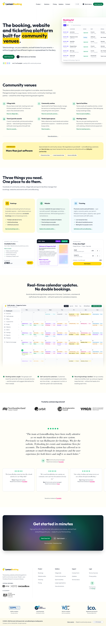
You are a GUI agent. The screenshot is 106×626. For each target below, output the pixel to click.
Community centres (60, 576)
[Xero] (14, 586)
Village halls (58, 573)
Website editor (42, 576)
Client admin (70, 622)
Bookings (40, 573)
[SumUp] (6, 586)
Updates (61, 4)
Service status (76, 579)
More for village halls (13, 113)
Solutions (46, 4)
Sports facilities (59, 579)
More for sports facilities (83, 113)
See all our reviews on (53, 498)
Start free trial (98, 4)
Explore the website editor (47, 229)
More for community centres (49, 113)
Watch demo (88, 4)
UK (78, 4)
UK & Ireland (98, 622)
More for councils (12, 129)
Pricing (55, 4)
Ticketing (40, 579)
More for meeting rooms (83, 129)
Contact (67, 4)
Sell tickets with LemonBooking (83, 229)
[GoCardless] (23, 586)
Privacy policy (92, 576)
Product (38, 4)
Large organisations (60, 583)
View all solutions (53, 136)
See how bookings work (12, 229)
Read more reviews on (55, 461)
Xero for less (45, 149)
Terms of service (93, 573)
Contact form (75, 573)
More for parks (46, 129)
